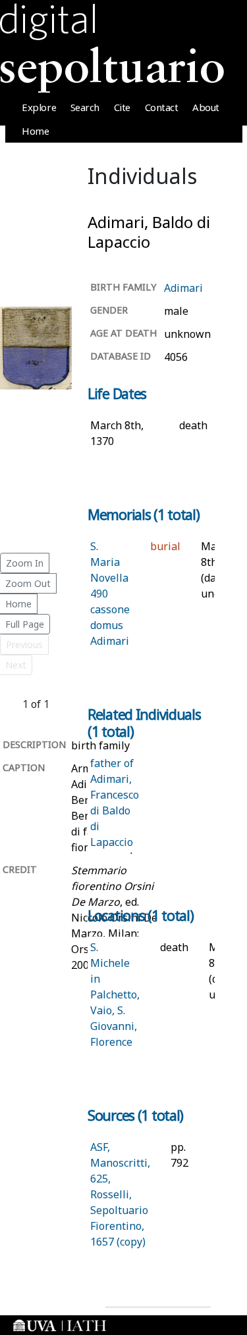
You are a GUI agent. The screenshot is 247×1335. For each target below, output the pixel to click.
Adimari (183, 288)
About (205, 107)
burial (165, 546)
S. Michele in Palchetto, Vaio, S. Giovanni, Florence (115, 994)
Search (84, 107)
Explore (39, 107)
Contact (161, 107)
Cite (122, 107)
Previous (24, 644)
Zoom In (24, 563)
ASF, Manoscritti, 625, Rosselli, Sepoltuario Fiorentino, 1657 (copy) (120, 1194)
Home (35, 130)
